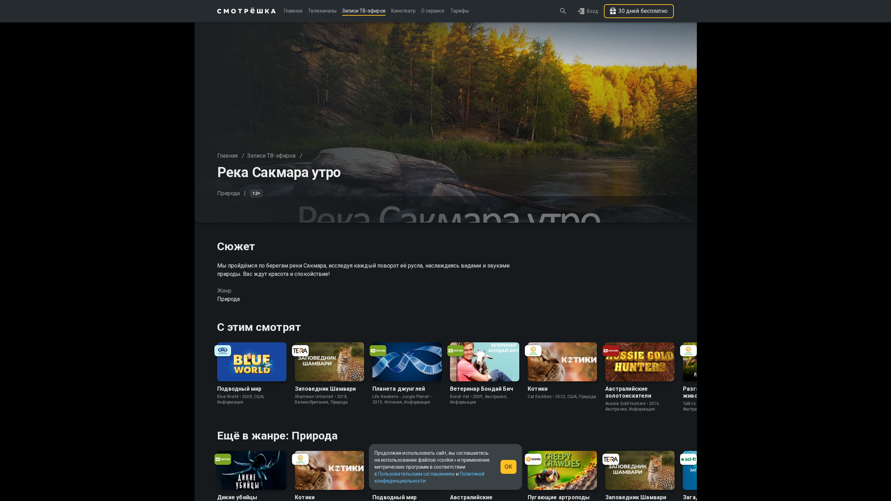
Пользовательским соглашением (416, 474)
